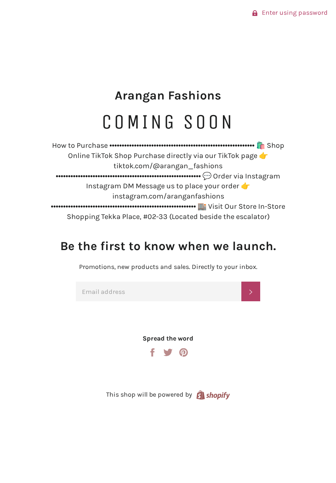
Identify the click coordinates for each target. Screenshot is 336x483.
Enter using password (294, 12)
